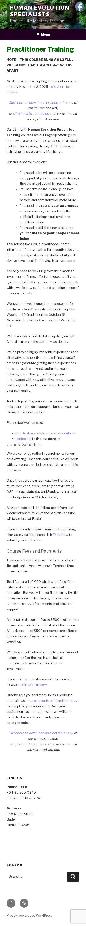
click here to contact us (31, 114)
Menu (45, 34)
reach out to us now (32, 685)
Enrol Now (60, 535)
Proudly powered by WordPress (30, 915)
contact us (23, 439)
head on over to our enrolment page (52, 701)
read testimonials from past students (43, 433)
